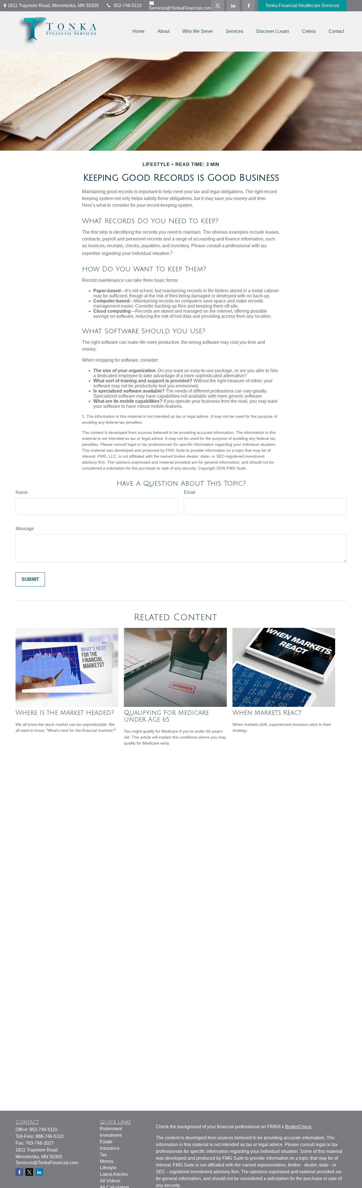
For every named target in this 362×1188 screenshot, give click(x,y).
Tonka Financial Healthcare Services (302, 5)
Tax (103, 1154)
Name (22, 492)
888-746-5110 (50, 1136)
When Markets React (266, 712)
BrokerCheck (298, 1126)
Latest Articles (114, 1174)
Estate (106, 1141)
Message (25, 528)
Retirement (111, 1128)
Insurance (110, 1148)
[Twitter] (217, 5)
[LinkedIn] (233, 5)
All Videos (110, 1180)
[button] (138, 32)
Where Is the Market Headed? (65, 712)
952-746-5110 (128, 5)
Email (189, 492)
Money (106, 1161)
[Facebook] (248, 5)
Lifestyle (108, 1167)
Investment (111, 1135)
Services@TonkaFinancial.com (180, 8)
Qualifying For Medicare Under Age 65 (166, 716)
